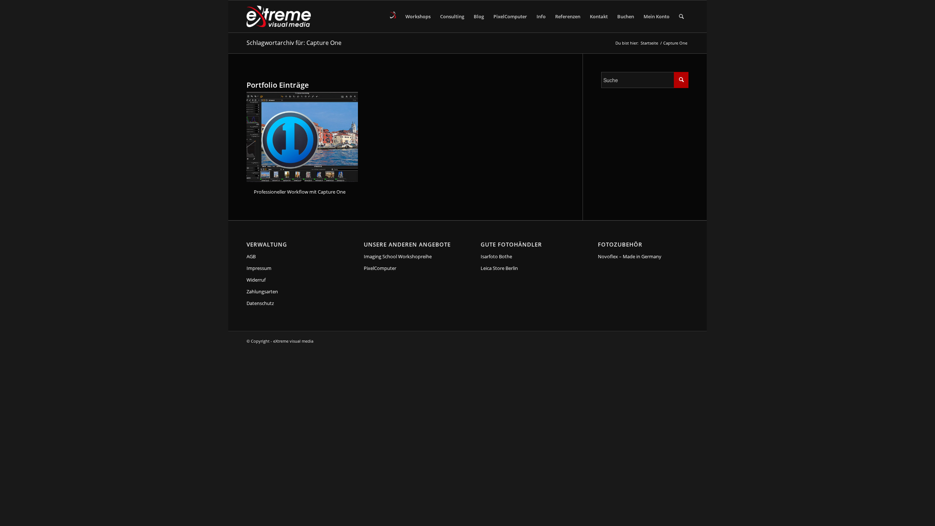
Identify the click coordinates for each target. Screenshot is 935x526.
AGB (251, 256)
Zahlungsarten (262, 291)
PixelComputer (380, 268)
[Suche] (681, 16)
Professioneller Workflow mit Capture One (300, 191)
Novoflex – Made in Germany (629, 256)
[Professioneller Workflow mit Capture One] (302, 137)
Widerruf (256, 280)
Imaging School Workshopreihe (398, 256)
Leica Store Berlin (499, 268)
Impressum (259, 268)
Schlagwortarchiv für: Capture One (294, 43)
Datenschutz (260, 303)
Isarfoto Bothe (496, 256)
